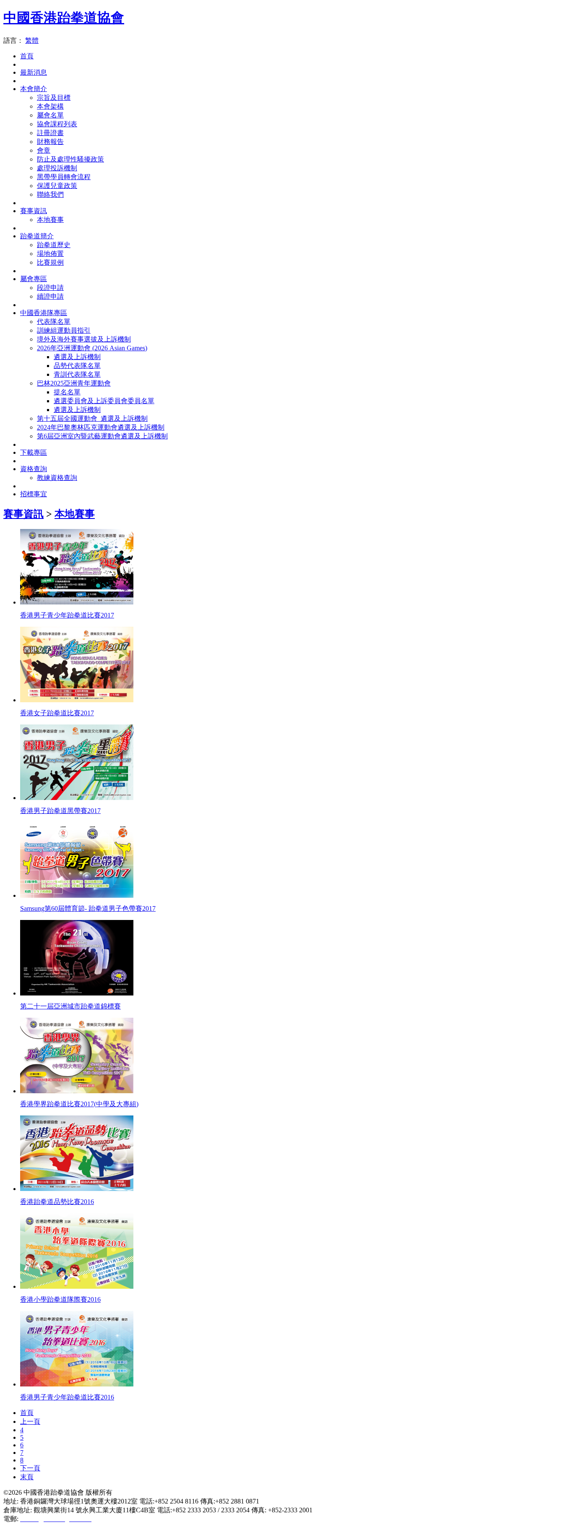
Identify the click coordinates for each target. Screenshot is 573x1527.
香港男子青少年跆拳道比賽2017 (67, 615)
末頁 (27, 1476)
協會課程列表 (57, 124)
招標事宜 (33, 494)
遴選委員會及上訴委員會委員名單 (104, 400)
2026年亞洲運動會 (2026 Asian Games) (92, 348)
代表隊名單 (53, 321)
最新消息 (33, 72)
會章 (43, 150)
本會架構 (50, 106)
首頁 (27, 56)
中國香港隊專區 (43, 312)
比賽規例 (50, 262)
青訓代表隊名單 (77, 374)
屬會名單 (50, 115)
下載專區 (33, 452)
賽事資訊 (33, 210)
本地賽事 (50, 219)
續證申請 (50, 296)
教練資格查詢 (57, 477)
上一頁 (30, 1421)
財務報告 (50, 141)
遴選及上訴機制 (77, 356)
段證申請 (50, 287)
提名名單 (67, 392)
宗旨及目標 (53, 97)
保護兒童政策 (57, 185)
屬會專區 (33, 278)
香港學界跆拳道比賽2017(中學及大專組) (79, 1103)
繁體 (32, 40)
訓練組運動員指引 (64, 330)
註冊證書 (50, 132)
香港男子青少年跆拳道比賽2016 (67, 1397)
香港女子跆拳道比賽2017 (57, 713)
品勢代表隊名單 (77, 365)
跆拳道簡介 (37, 236)
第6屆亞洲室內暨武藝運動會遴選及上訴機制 (102, 436)
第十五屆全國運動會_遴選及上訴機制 (92, 418)
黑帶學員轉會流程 (64, 176)
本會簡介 (33, 88)
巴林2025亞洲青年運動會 (74, 383)
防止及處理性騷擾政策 (70, 159)
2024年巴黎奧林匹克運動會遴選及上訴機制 (100, 427)
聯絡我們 (50, 194)
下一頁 (30, 1468)
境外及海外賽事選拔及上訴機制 (84, 339)
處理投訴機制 (57, 168)
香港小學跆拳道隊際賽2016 (60, 1299)
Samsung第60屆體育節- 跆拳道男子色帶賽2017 (88, 908)
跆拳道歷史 (53, 244)
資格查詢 (33, 468)
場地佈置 (50, 253)
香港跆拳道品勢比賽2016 (57, 1201)
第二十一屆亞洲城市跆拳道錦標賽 (70, 1006)
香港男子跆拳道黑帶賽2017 (60, 810)
